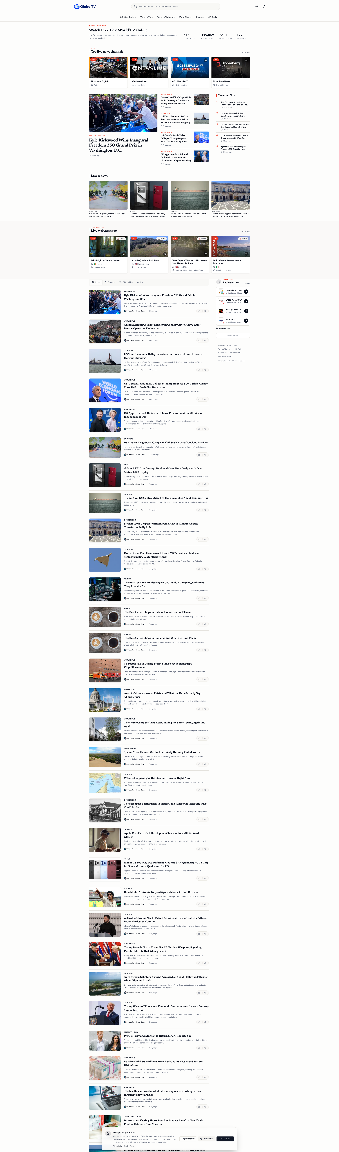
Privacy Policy (232, 345)
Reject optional (188, 1139)
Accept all (225, 1139)
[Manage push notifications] (264, 6)
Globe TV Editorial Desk (135, 311)
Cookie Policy (237, 349)
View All (246, 53)
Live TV (147, 17)
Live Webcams (168, 17)
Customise (208, 1139)
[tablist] (149, 282)
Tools (214, 17)
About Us (221, 345)
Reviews (200, 17)
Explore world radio (223, 328)
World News (184, 17)
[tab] (96, 282)
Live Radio (129, 17)
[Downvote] (205, 311)
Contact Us (222, 353)
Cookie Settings (234, 353)
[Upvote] (199, 311)
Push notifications (224, 356)
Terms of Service (224, 349)
